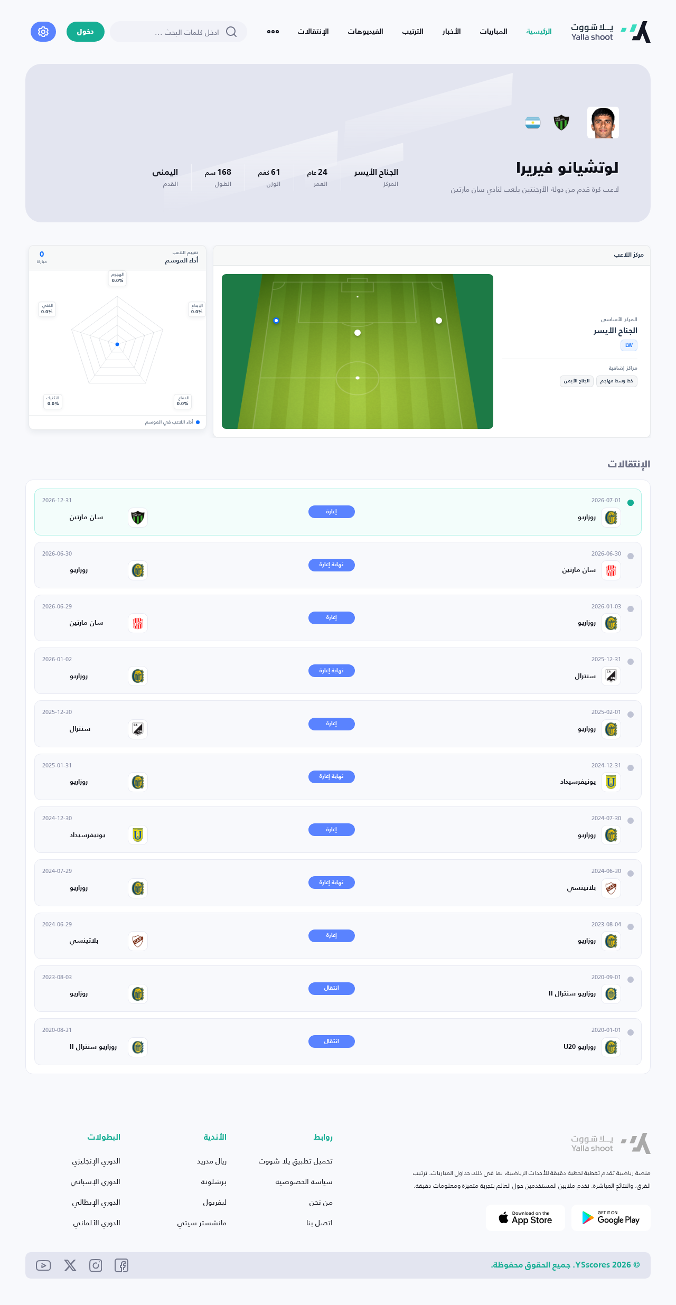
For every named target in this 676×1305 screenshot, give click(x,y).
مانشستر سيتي (202, 1222)
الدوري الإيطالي (96, 1202)
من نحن (321, 1202)
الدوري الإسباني (95, 1181)
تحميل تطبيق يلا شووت (296, 1160)
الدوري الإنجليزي (96, 1160)
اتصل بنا (319, 1222)
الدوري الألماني (96, 1222)
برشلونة (214, 1181)
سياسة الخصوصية (304, 1181)
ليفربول (215, 1202)
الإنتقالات (313, 31)
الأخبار (452, 31)
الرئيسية (539, 31)
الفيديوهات (365, 31)
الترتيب (413, 31)
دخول (85, 32)
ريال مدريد (212, 1160)
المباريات (494, 31)
